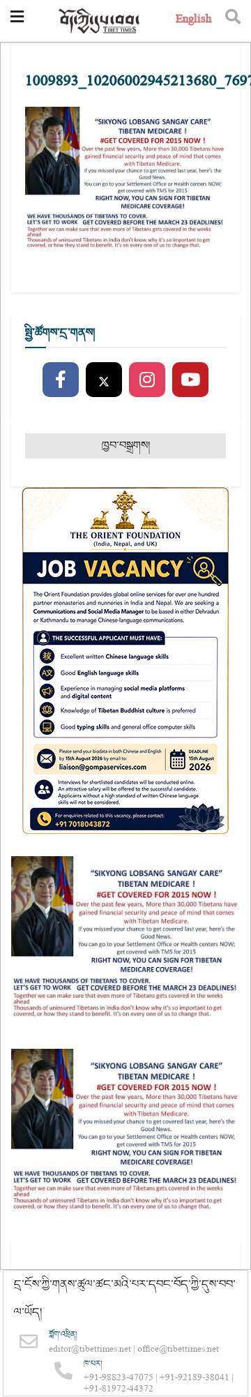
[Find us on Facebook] (61, 380)
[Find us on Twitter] (104, 380)
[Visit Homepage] (100, 21)
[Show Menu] (17, 21)
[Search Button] (233, 21)
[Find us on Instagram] (147, 380)
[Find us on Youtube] (190, 380)
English (193, 20)
